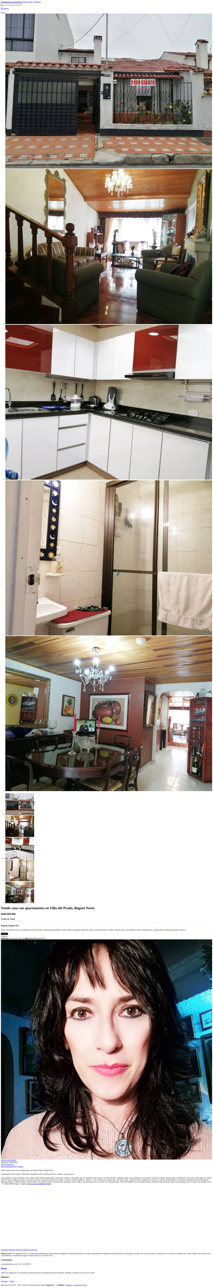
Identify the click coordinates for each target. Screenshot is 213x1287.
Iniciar (3, 12)
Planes (4, 1268)
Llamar (3, 1164)
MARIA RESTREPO (8, 1160)
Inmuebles (4, 1250)
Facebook (4, 1281)
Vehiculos (26, 1250)
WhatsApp (10, 1164)
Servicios (19, 1250)
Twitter (11, 1281)
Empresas (33, 1250)
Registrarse (5, 8)
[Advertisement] (67, 1202)
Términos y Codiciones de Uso (76, 1285)
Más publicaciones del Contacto (12, 1166)
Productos (12, 1250)
